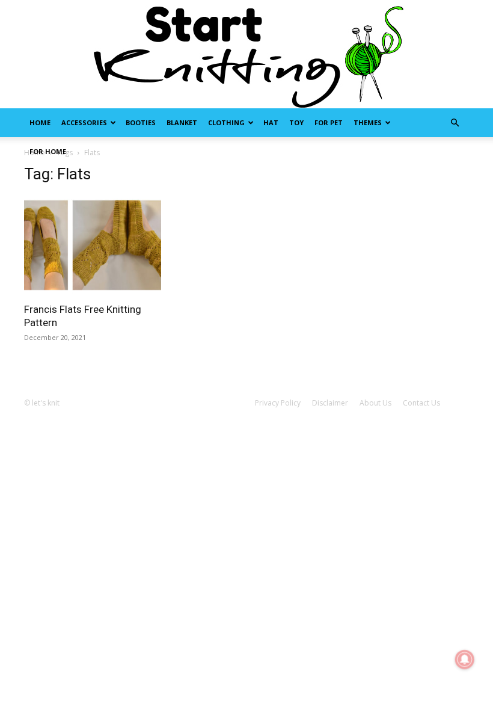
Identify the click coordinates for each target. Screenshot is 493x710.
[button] (454, 123)
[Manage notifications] (464, 659)
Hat (270, 122)
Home (40, 122)
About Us (375, 403)
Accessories (84, 122)
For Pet (328, 122)
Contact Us (421, 403)
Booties (141, 122)
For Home (47, 151)
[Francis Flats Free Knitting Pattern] (92, 245)
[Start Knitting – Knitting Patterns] (246, 54)
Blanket (182, 122)
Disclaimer (330, 403)
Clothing (226, 122)
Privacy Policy (278, 403)
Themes (368, 122)
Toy (296, 122)
